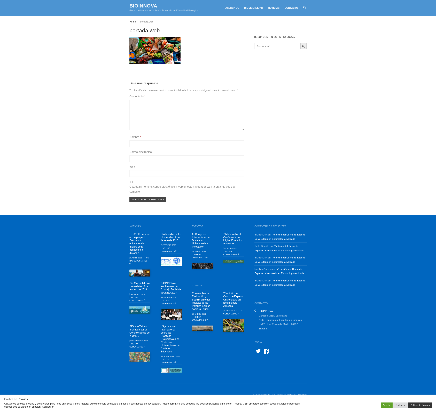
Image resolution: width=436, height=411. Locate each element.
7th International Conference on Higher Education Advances (232, 239)
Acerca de (232, 7)
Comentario (137, 96)
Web (132, 166)
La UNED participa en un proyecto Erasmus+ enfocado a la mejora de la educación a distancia (139, 243)
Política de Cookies (420, 405)
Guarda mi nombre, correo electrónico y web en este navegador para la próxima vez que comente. (182, 189)
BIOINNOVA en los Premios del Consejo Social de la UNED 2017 (171, 288)
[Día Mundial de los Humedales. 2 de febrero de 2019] (171, 261)
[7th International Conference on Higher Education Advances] (233, 261)
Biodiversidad (253, 7)
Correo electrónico (141, 152)
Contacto (291, 7)
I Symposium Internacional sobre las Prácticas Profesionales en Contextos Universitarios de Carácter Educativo (170, 339)
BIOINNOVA (143, 6)
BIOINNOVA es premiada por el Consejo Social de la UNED (139, 331)
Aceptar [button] (387, 405)
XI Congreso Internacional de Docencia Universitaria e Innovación (200, 240)
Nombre (135, 137)
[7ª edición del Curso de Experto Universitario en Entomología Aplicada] (233, 325)
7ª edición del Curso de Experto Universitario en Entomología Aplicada (233, 299)
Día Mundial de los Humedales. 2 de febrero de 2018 (139, 286)
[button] (304, 7)
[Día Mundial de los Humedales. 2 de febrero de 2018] (139, 310)
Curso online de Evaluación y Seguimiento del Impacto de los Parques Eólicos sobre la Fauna (201, 301)
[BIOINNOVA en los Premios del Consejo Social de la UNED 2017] (171, 314)
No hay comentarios (139, 259)
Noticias (273, 7)
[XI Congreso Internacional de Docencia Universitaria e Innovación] (202, 266)
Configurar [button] (400, 405)
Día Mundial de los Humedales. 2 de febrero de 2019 (171, 237)
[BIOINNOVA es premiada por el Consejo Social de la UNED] (139, 356)
